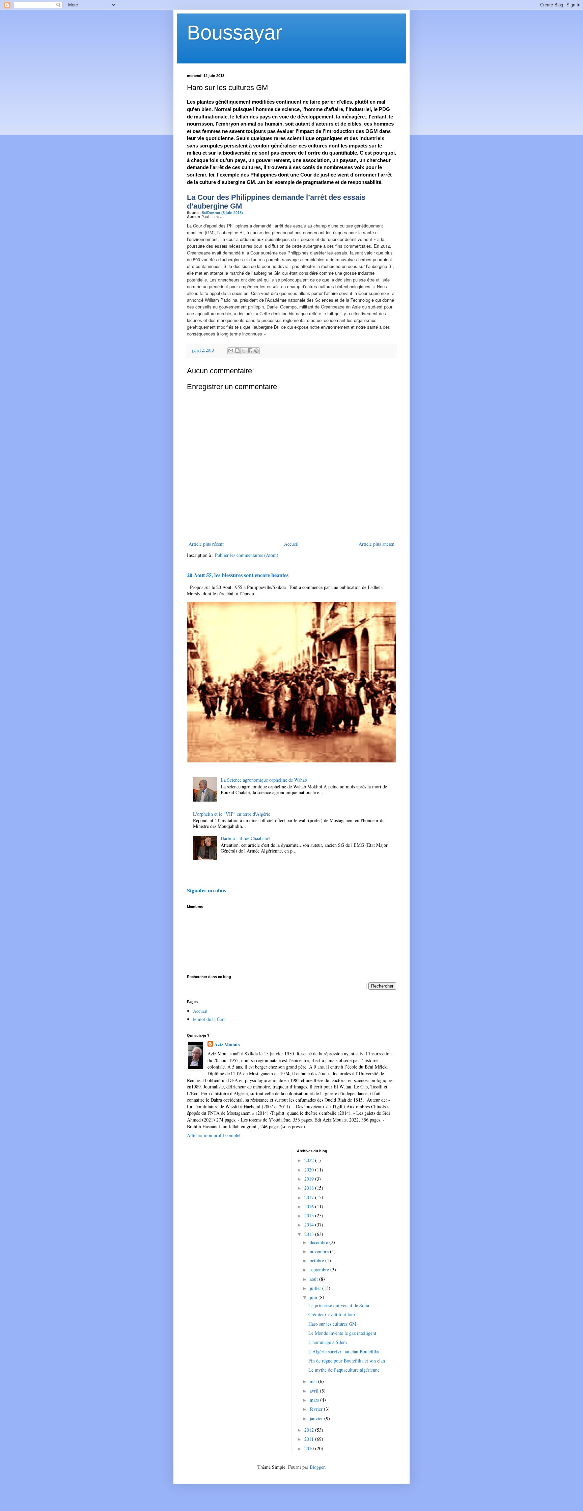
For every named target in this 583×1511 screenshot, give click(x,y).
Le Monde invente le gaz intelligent (342, 1333)
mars (315, 1400)
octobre (317, 1260)
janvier (317, 1418)
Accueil (291, 544)
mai (314, 1381)
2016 (309, 1206)
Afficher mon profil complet (214, 1135)
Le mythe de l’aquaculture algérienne (344, 1370)
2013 (309, 1234)
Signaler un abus (206, 890)
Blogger (317, 1467)
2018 (309, 1188)
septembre (320, 1269)
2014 (309, 1224)
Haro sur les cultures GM (332, 1324)
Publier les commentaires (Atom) (246, 555)
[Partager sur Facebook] (250, 350)
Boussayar (234, 32)
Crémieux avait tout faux (332, 1314)
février (317, 1409)
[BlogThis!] (237, 350)
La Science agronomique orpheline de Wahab (264, 780)
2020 (309, 1169)
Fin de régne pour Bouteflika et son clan (346, 1360)
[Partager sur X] (243, 350)
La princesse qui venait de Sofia (338, 1305)
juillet (316, 1288)
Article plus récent (206, 544)
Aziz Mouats (227, 1044)
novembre (320, 1251)
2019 (309, 1179)
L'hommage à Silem (327, 1342)
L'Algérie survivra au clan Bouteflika (343, 1351)
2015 (309, 1215)
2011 (309, 1439)
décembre (319, 1242)
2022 (309, 1160)
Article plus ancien (376, 544)
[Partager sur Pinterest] (256, 350)
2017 (309, 1197)
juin (314, 1297)
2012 (309, 1430)
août (314, 1279)
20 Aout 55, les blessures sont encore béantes (237, 575)
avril (315, 1390)
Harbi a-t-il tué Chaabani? (245, 838)
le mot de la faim (209, 1019)
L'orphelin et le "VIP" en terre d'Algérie (231, 814)
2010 (309, 1448)
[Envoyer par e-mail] (230, 350)
